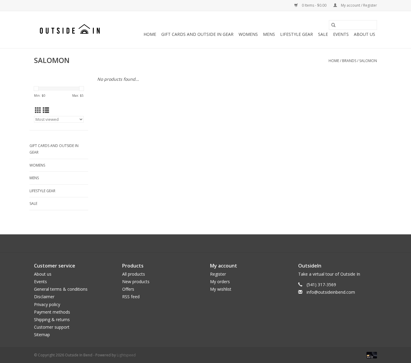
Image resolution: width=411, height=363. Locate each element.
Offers (128, 289)
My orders (220, 281)
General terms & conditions (61, 289)
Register (218, 274)
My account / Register (358, 5)
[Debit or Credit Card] (370, 355)
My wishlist (220, 289)
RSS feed (131, 296)
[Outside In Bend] (71, 29)
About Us (364, 34)
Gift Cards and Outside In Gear (197, 34)
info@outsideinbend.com (331, 292)
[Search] (333, 25)
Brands (349, 60)
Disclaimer (44, 296)
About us (42, 274)
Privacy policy (47, 304)
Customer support (52, 327)
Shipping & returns (52, 319)
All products (133, 274)
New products (136, 281)
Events (341, 34)
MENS (269, 34)
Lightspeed (126, 355)
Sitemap (42, 334)
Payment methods (52, 312)
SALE (323, 34)
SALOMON (368, 60)
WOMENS (248, 34)
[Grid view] (38, 110)
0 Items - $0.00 (314, 5)
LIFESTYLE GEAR (296, 34)
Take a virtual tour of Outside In (329, 274)
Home (150, 34)
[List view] (46, 110)
